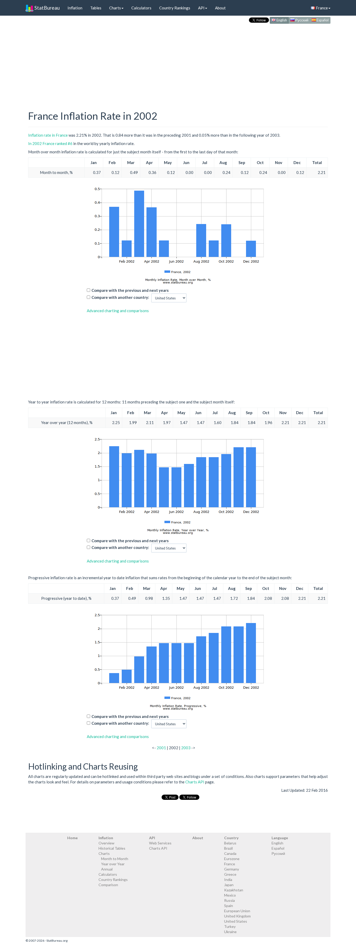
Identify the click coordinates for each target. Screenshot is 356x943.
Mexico (230, 895)
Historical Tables (112, 848)
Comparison (108, 884)
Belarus (230, 843)
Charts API (194, 781)
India (228, 879)
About (220, 7)
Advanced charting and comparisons (118, 310)
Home (72, 838)
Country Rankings (174, 7)
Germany (231, 869)
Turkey (230, 926)
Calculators (141, 7)
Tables (95, 7)
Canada (230, 853)
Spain (228, 905)
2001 (161, 747)
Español (322, 20)
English (281, 20)
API (201, 7)
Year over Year (113, 864)
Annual (107, 869)
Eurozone (232, 858)
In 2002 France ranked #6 (50, 143)
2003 (186, 747)
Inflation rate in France (48, 135)
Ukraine (230, 931)
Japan (229, 884)
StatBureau (46, 8)
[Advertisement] (178, 61)
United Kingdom (237, 916)
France (321, 7)
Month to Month (114, 858)
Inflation (74, 7)
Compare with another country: (120, 297)
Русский (301, 20)
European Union (237, 911)
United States (235, 921)
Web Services (160, 843)
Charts (115, 7)
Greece (230, 874)
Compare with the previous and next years (130, 290)
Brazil (228, 848)
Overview (106, 843)
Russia (229, 900)
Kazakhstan (233, 890)
